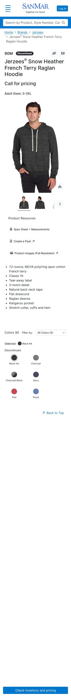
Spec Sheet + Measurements (31, 229)
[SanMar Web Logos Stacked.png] (36, 8)
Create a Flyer (22, 241)
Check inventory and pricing (35, 690)
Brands (22, 32)
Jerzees (37, 32)
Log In (62, 8)
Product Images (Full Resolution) (35, 253)
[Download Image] (59, 186)
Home (9, 32)
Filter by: (27, 332)
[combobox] (51, 332)
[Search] (63, 22)
